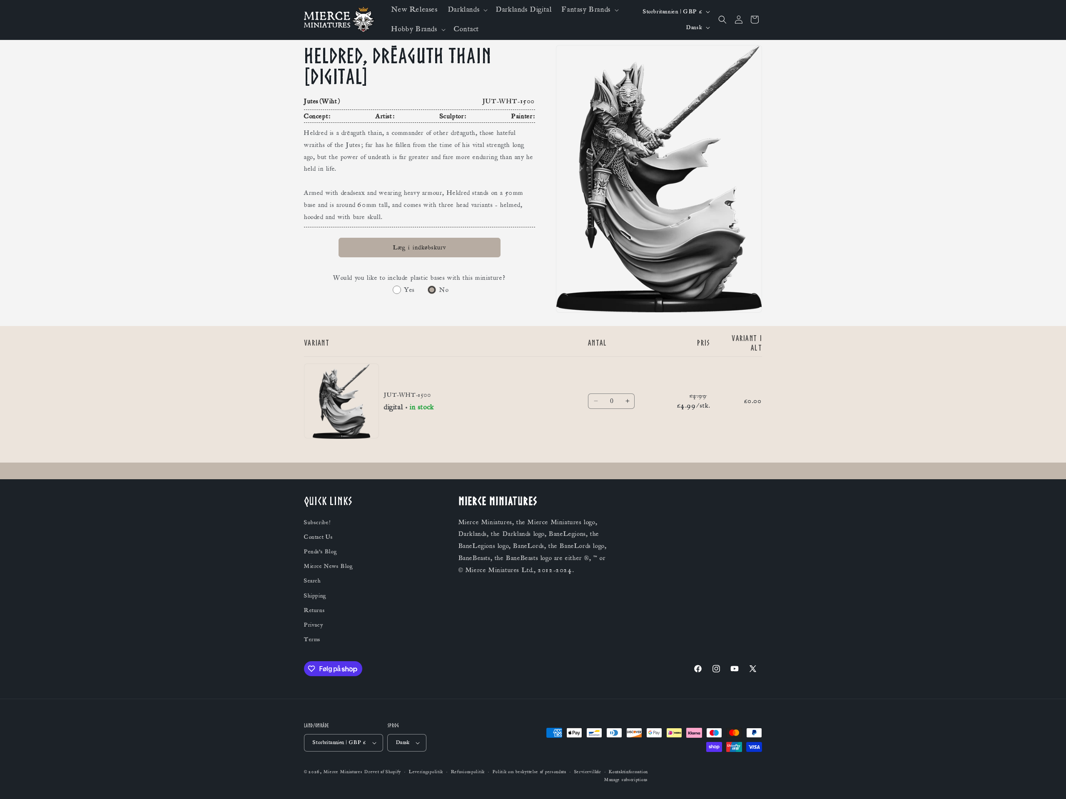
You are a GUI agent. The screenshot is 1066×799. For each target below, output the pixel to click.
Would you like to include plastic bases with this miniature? (420, 278)
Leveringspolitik (426, 772)
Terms (312, 639)
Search (312, 581)
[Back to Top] (1049, 782)
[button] (467, 10)
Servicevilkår (587, 772)
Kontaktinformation (628, 772)
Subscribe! (317, 522)
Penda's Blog (320, 551)
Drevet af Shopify (382, 772)
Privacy (313, 625)
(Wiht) (330, 101)
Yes (409, 290)
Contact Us (318, 537)
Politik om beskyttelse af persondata (529, 772)
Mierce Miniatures (343, 772)
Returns (314, 610)
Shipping (315, 596)
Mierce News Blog (328, 566)
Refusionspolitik (468, 772)
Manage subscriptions (626, 780)
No (443, 290)
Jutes (311, 101)
